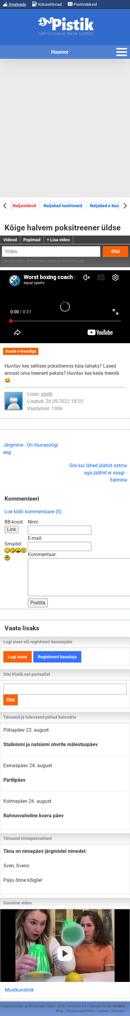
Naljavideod (24, 205)
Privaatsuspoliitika (80, 1011)
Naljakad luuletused (63, 205)
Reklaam (118, 1011)
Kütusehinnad (49, 4)
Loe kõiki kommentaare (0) (33, 511)
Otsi (115, 251)
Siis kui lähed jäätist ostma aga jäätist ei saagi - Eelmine (98, 473)
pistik (47, 394)
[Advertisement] (65, 128)
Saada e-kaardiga (20, 351)
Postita (37, 603)
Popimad (32, 239)
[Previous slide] (5, 205)
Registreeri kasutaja (57, 656)
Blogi (59, 1011)
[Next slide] (124, 205)
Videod (10, 239)
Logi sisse (17, 656)
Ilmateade (17, 4)
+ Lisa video (58, 239)
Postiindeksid (85, 4)
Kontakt (103, 1011)
